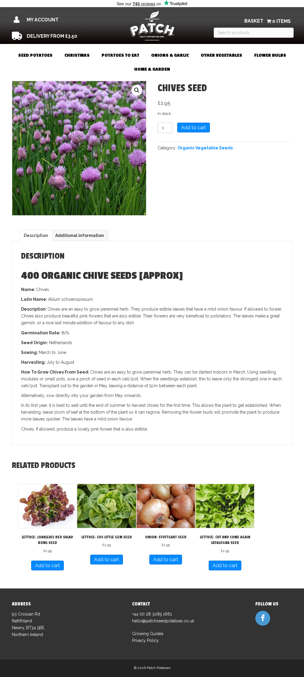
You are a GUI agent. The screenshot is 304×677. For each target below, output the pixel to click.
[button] (137, 90)
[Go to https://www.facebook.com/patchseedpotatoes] (262, 618)
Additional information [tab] (79, 235)
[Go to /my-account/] (54, 20)
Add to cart (193, 127)
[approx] (161, 276)
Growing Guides (148, 633)
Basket (253, 21)
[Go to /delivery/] (54, 36)
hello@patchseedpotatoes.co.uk (163, 621)
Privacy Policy (145, 640)
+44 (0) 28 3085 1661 (152, 614)
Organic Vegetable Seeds (205, 147)
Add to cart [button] (47, 565)
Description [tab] (36, 235)
